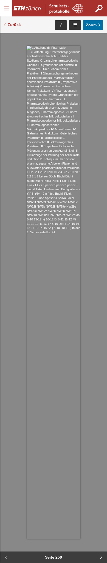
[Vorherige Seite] (6, 557)
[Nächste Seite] (101, 557)
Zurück (14, 24)
